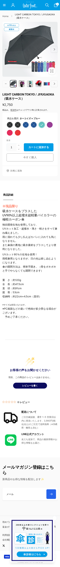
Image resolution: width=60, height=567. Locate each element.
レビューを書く (30, 385)
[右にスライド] (54, 49)
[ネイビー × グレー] (34, 125)
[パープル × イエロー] (50, 125)
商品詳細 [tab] (8, 194)
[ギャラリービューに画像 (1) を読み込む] (13, 83)
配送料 (13, 110)
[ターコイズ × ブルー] (42, 125)
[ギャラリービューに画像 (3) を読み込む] (30, 83)
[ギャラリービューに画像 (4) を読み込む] (38, 83)
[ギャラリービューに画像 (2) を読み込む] (22, 83)
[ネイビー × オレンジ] (26, 125)
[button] (4, 5)
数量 (8, 140)
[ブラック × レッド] (10, 125)
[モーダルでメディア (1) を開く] (30, 49)
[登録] (51, 494)
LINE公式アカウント (32, 434)
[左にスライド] (5, 49)
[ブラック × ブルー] (18, 125)
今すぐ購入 (30, 157)
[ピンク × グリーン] (10, 133)
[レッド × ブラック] (18, 133)
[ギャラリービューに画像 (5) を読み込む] (47, 83)
